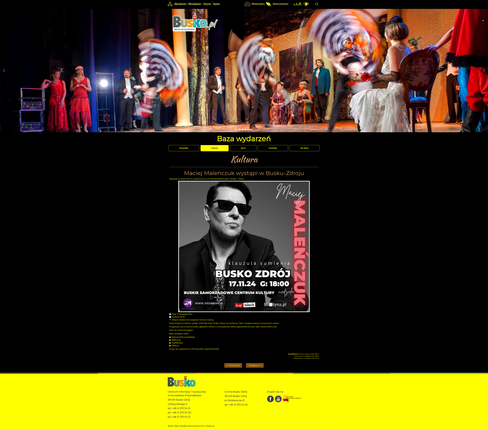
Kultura (214, 148)
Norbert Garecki (222, 426)
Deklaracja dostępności (235, 411)
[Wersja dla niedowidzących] (305, 5)
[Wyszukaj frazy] (316, 5)
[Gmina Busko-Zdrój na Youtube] (279, 403)
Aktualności (180, 4)
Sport (243, 148)
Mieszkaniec (194, 4)
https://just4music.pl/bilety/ (183, 337)
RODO (228, 408)
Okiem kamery (258, 4)
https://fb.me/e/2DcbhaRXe (207, 349)
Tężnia (216, 4)
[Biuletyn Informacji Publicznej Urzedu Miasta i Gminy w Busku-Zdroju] (292, 403)
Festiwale (273, 148)
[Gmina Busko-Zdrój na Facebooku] (271, 403)
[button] (4, 71)
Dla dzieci (304, 148)
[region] (244, 70)
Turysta (207, 4)
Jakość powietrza (280, 4)
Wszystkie (183, 148)
